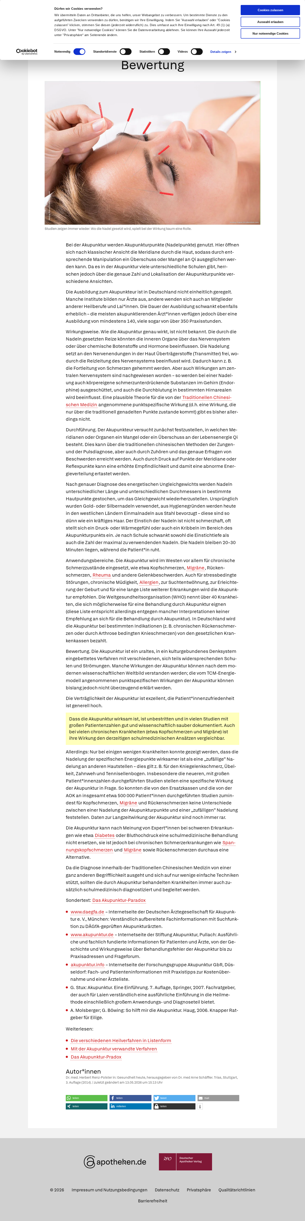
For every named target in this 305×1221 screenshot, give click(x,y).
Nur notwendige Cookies (270, 33)
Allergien (149, 582)
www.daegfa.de (87, 912)
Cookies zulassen (270, 10)
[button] (87, 1098)
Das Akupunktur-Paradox (119, 900)
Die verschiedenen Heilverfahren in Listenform (121, 1041)
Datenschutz (167, 1190)
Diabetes (105, 835)
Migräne (195, 568)
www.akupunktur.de (92, 935)
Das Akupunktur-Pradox (96, 1057)
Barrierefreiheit (152, 1201)
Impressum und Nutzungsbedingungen (109, 1190)
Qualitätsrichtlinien (236, 1190)
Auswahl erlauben (270, 22)
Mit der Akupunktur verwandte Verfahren (114, 1049)
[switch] (126, 51)
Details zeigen (220, 51)
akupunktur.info (87, 965)
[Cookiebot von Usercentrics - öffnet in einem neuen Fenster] (27, 52)
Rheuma (102, 575)
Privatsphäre (199, 1190)
